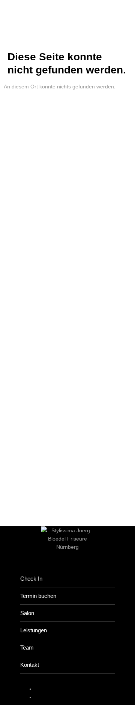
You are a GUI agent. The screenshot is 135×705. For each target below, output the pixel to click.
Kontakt (29, 665)
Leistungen (33, 630)
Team (27, 647)
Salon (27, 613)
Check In (31, 578)
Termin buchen (38, 596)
